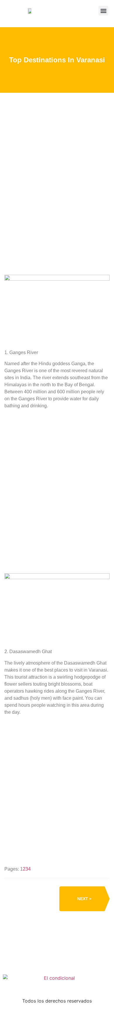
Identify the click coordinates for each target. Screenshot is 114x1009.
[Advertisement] (57, 197)
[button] (103, 11)
